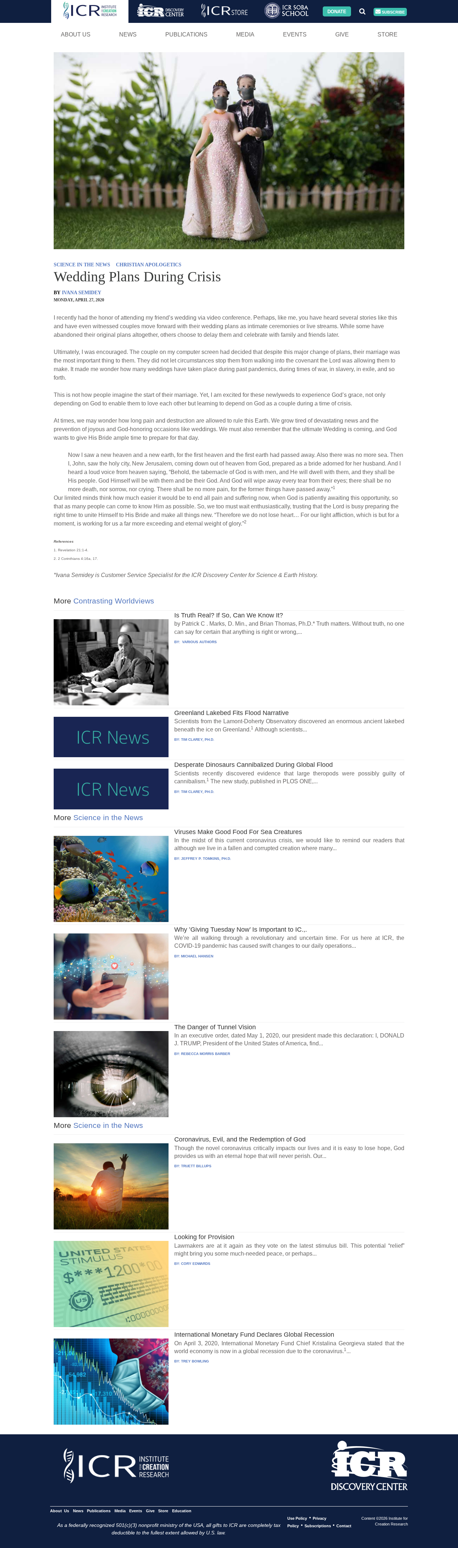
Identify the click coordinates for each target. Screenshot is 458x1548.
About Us (76, 34)
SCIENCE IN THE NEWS (82, 264)
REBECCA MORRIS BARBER (205, 1054)
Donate (336, 11)
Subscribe (393, 12)
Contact (343, 1525)
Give (342, 34)
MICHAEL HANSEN (197, 956)
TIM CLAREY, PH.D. (197, 739)
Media (245, 34)
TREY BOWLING (195, 1361)
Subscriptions (317, 1525)
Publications (186, 34)
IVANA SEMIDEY (81, 292)
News (128, 34)
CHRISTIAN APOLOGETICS (148, 264)
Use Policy (297, 1518)
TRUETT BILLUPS (196, 1166)
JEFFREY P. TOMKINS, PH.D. (206, 859)
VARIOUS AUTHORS (199, 642)
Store (387, 34)
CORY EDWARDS (195, 1264)
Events (295, 34)
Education (181, 1510)
